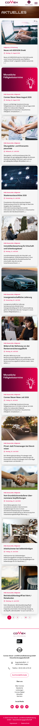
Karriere (19, 696)
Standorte (19, 688)
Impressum (13, 723)
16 (25, 617)
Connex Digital (19, 692)
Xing (26, 706)
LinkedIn (12, 706)
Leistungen (19, 690)
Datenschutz (25, 723)
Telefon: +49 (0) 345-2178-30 (21, 668)
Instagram (22, 706)
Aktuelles (19, 694)
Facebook (17, 706)
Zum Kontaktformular (19, 675)
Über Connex (19, 686)
